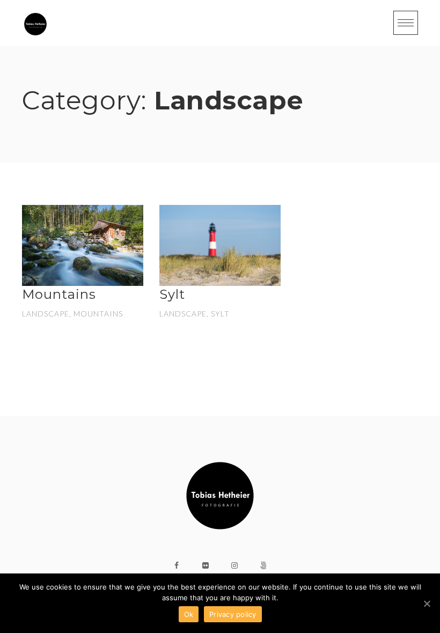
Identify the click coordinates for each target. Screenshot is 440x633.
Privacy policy (232, 614)
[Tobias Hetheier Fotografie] (35, 24)
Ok (189, 614)
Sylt (172, 294)
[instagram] (234, 565)
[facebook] (176, 565)
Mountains (59, 294)
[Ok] (426, 603)
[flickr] (205, 565)
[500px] (263, 565)
